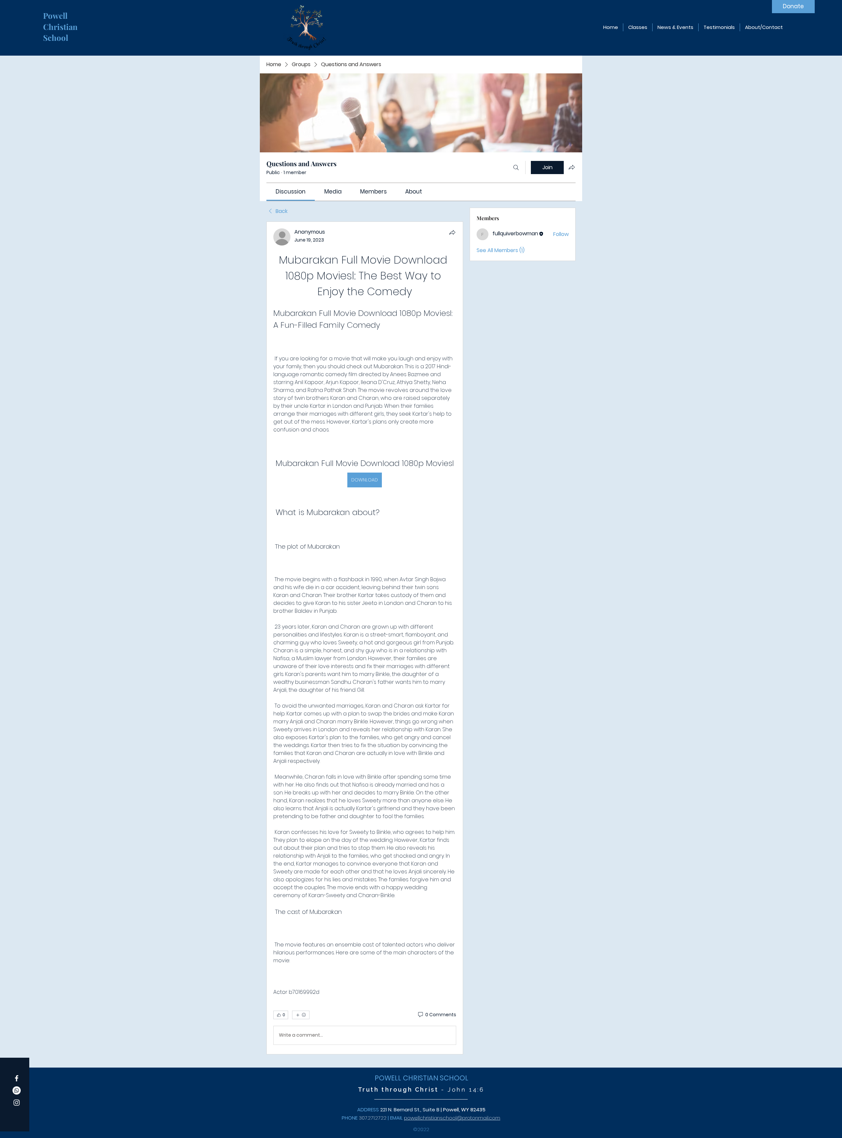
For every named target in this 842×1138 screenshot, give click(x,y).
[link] (291, 191)
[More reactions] (301, 1015)
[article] (364, 637)
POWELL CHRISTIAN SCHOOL (421, 1078)
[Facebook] (16, 1078)
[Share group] (572, 167)
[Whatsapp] (16, 1090)
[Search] (516, 167)
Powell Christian (61, 21)
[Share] (452, 232)
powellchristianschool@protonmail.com (452, 1117)
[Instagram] (16, 1103)
